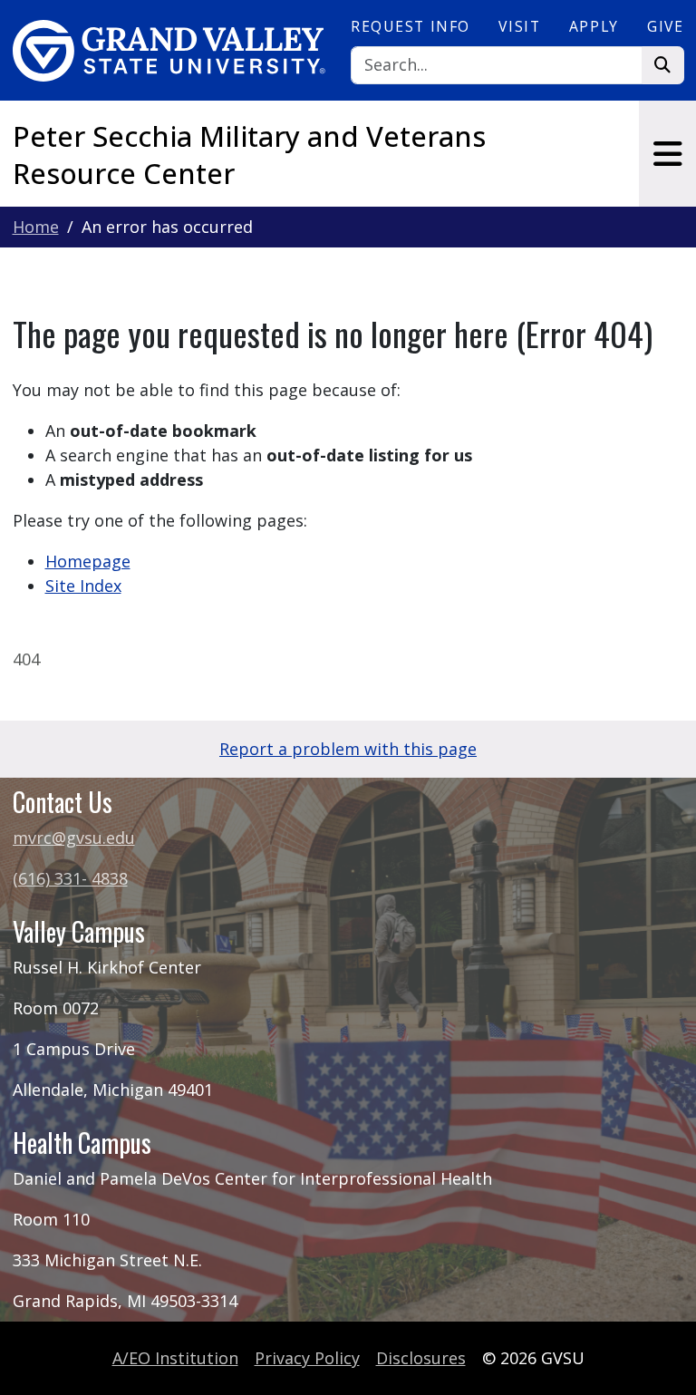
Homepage (87, 561)
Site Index (83, 585)
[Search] (663, 65)
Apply (594, 26)
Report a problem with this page (348, 749)
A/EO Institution (175, 1358)
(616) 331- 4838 (70, 878)
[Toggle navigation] (667, 154)
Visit (519, 26)
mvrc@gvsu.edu (74, 837)
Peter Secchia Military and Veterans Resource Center (249, 154)
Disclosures (421, 1358)
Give (665, 26)
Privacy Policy (307, 1358)
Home (36, 226)
